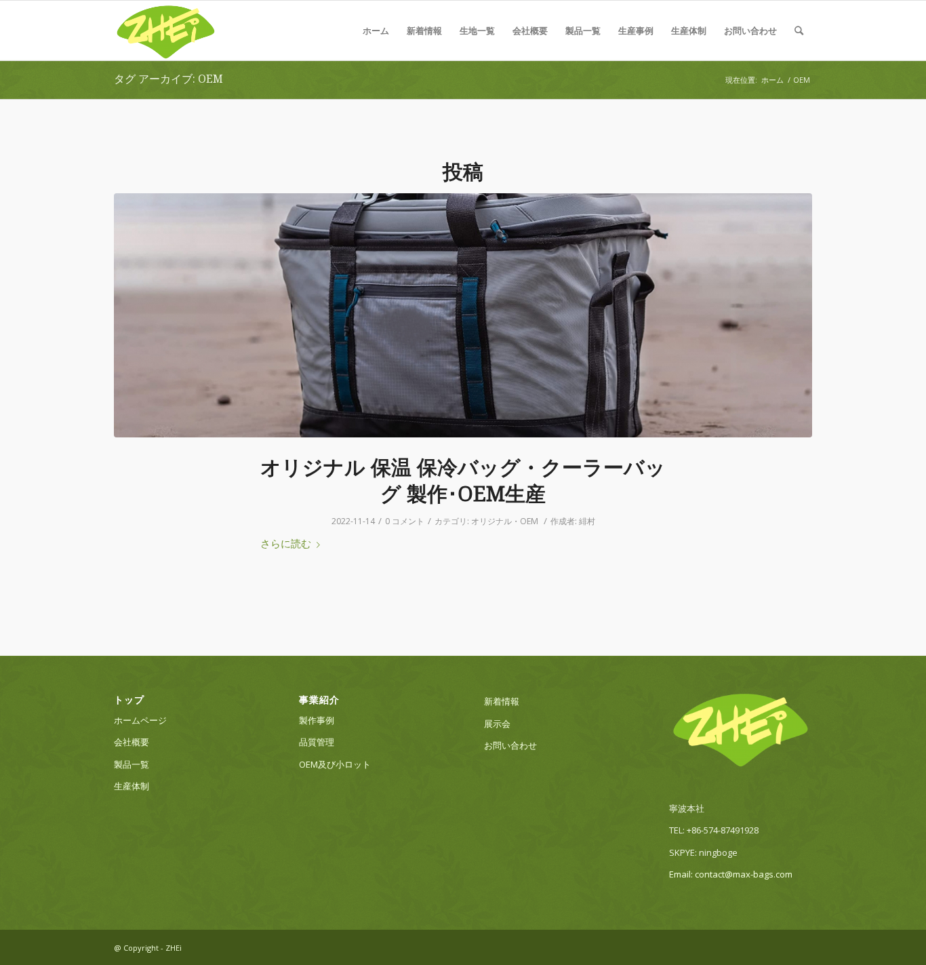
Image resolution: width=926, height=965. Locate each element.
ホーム (376, 30)
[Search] (799, 30)
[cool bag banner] (463, 315)
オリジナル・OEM (504, 521)
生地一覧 (477, 30)
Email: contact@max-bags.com (730, 874)
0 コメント (404, 521)
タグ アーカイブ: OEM (168, 79)
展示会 (497, 723)
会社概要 (530, 30)
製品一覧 (583, 30)
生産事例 (635, 30)
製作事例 (316, 720)
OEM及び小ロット (335, 764)
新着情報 (424, 30)
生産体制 (688, 30)
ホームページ (140, 720)
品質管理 (316, 742)
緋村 (587, 521)
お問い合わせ (750, 30)
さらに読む (285, 543)
